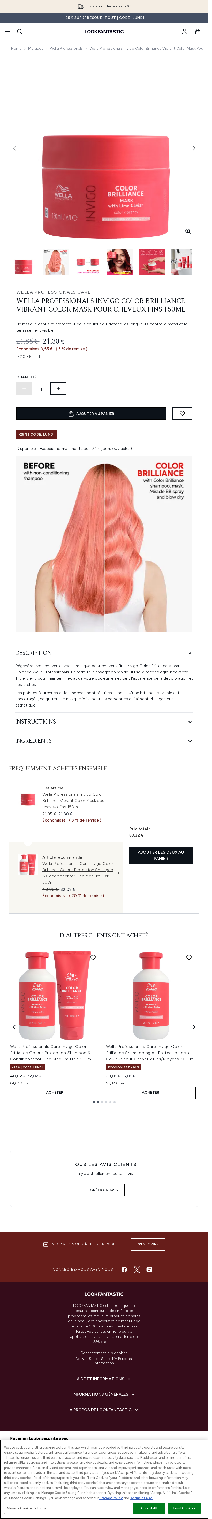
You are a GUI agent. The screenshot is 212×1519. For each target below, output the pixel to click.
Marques (35, 48)
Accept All (148, 1508)
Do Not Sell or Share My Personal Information (104, 1361)
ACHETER (54, 1092)
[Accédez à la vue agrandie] (188, 231)
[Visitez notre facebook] (124, 1269)
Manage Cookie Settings (27, 1508)
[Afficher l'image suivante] (194, 148)
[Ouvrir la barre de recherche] (19, 31)
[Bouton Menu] (6, 31)
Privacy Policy (111, 1498)
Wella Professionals (66, 48)
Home (16, 48)
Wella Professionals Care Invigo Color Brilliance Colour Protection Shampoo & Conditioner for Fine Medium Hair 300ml (51, 1052)
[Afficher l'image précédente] (14, 148)
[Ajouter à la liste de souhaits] (182, 413)
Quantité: (27, 377)
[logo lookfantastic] (104, 31)
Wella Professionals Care (53, 292)
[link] (184, 31)
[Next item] (194, 1027)
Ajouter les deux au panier (161, 855)
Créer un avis (104, 1190)
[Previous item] (14, 1027)
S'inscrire (148, 1244)
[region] (104, 1479)
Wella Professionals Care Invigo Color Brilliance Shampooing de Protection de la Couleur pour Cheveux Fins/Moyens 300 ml (150, 1052)
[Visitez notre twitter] (137, 1269)
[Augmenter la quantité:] (58, 388)
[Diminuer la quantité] (24, 388)
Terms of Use (141, 1498)
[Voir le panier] (198, 31)
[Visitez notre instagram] (149, 1269)
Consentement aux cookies (104, 1353)
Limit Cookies (184, 1508)
